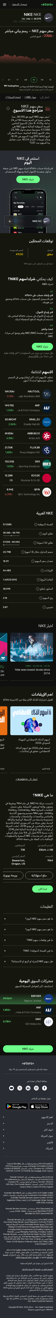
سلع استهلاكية (39, 875)
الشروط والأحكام (28, 1269)
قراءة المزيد (46, 769)
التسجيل (51, 87)
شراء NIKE (28, 179)
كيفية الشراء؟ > (13, 97)
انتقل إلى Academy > (26, 779)
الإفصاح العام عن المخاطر (44, 1269)
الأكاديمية (33, 356)
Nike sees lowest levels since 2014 (32, 671)
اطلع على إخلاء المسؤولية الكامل (27, 1257)
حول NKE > (30, 97)
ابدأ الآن (42, 888)
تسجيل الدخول (19, 4)
